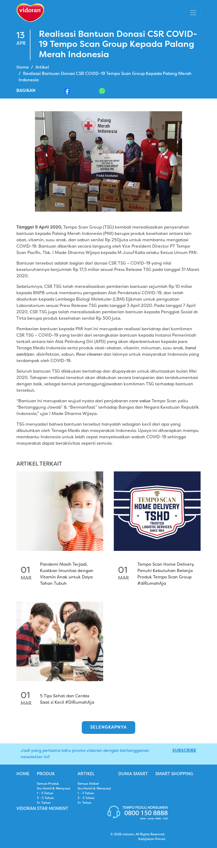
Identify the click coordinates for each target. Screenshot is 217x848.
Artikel (42, 67)
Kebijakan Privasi (151, 839)
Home (22, 67)
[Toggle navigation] (193, 12)
